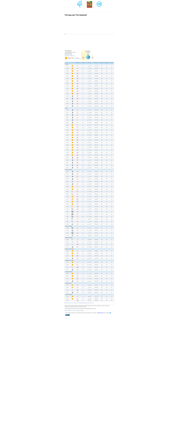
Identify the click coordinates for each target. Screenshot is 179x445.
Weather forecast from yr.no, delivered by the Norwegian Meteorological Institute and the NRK (79, 302)
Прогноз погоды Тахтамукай (78, 310)
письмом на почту (100, 312)
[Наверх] (177, 443)
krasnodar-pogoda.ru (68, 310)
